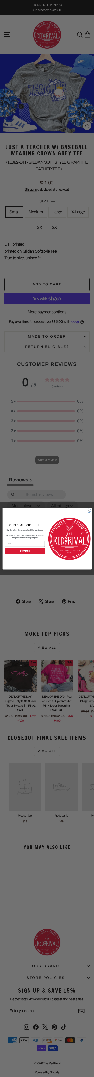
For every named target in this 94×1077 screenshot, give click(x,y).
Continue (25, 550)
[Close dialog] (89, 511)
